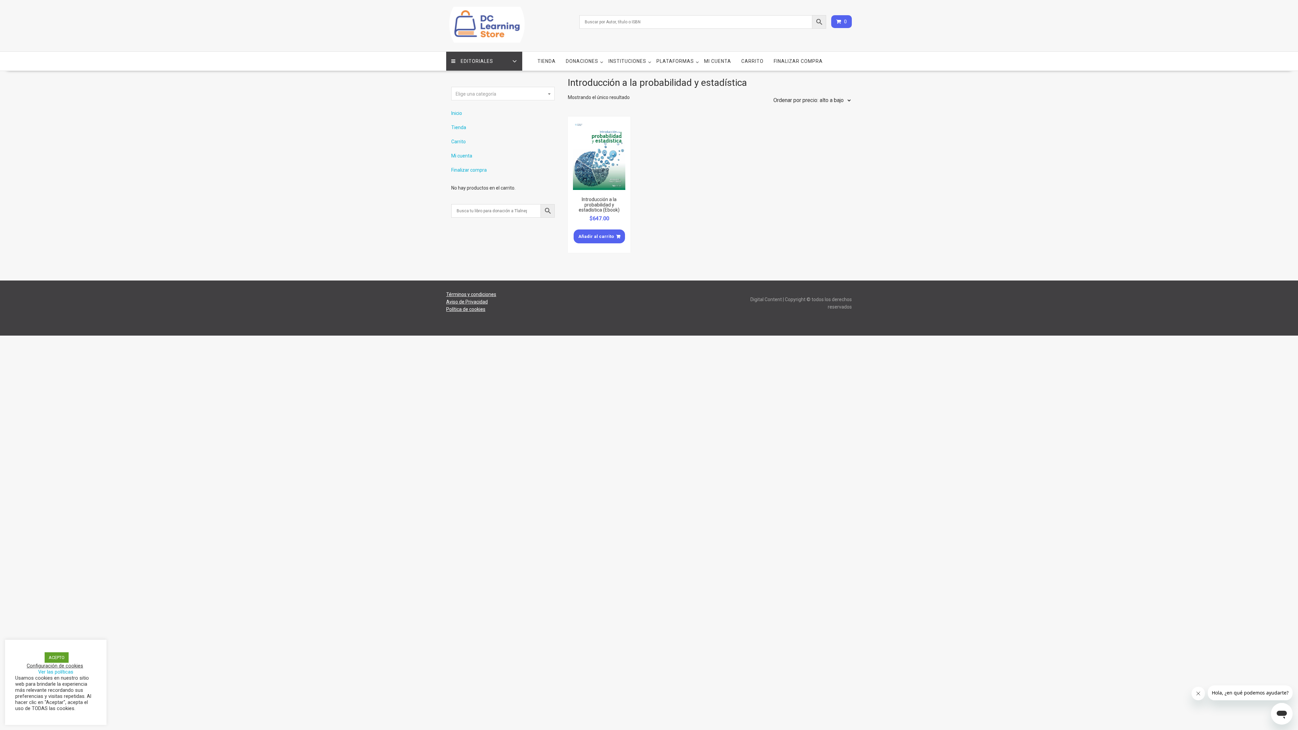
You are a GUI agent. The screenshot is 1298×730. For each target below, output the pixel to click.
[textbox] (503, 94)
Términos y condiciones (471, 294)
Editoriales (477, 61)
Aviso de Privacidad (467, 302)
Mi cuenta (717, 61)
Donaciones (582, 61)
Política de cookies (465, 309)
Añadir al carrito (596, 236)
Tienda (546, 61)
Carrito (752, 61)
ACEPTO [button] (57, 657)
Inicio (456, 113)
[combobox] (503, 93)
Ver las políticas (55, 672)
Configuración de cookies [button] (55, 666)
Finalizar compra (798, 61)
